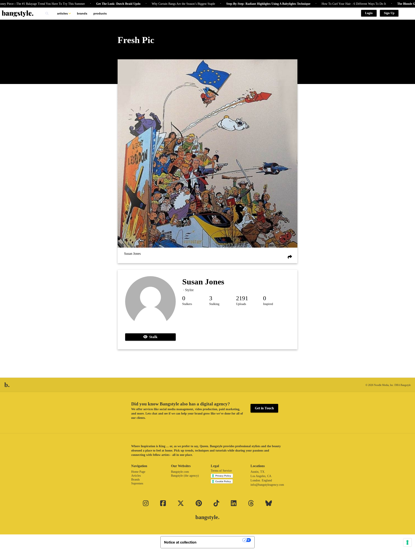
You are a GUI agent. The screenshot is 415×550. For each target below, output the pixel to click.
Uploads (241, 304)
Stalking (214, 304)
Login (369, 13)
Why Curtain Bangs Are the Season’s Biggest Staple (169, 3)
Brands (82, 13)
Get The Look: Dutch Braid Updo (104, 3)
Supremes (137, 483)
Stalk (152, 337)
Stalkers (187, 304)
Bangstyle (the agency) (185, 475)
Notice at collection (180, 542)
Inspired (268, 304)
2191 (242, 298)
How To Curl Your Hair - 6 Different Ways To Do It (339, 3)
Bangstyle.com (180, 471)
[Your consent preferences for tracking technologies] (407, 542)
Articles (62, 13)
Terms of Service (221, 470)
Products (100, 13)
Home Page (138, 471)
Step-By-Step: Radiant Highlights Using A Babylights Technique (254, 3)
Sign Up (389, 13)
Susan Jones (132, 254)
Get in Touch (264, 408)
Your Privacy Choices (221, 540)
